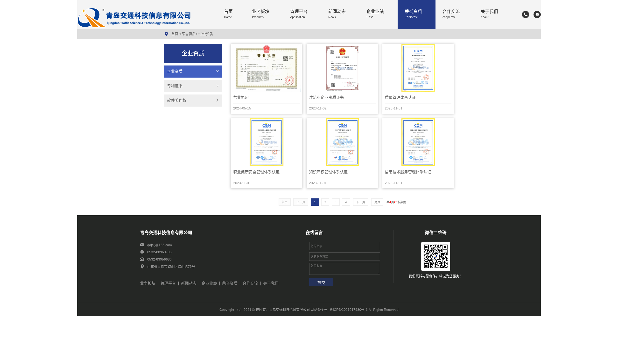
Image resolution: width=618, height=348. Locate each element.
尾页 (377, 202)
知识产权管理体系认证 (328, 172)
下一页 (360, 202)
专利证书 (175, 86)
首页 (228, 14)
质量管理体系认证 (400, 97)
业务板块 (260, 14)
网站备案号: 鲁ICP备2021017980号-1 (339, 310)
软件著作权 (176, 100)
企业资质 (206, 34)
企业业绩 (375, 14)
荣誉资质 (413, 14)
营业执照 (241, 97)
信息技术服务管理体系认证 (408, 172)
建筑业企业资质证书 (326, 97)
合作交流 (451, 14)
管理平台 (299, 14)
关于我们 (489, 14)
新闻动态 (337, 14)
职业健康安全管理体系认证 (256, 172)
